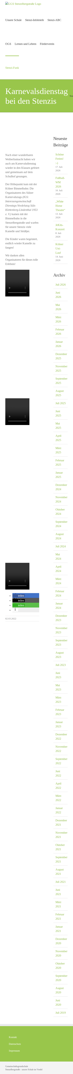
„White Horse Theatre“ (60, 206)
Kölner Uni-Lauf (59, 248)
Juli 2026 (60, 284)
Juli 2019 (60, 1012)
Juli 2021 (60, 881)
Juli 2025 (60, 403)
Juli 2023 (60, 664)
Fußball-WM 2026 (60, 182)
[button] (18, 595)
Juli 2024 (60, 546)
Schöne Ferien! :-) (59, 159)
